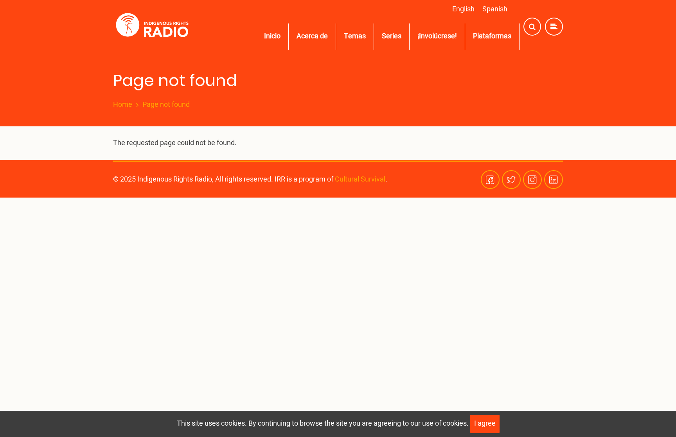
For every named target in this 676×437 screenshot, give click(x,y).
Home (122, 104)
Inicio (272, 36)
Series (391, 36)
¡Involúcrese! (437, 36)
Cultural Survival (360, 179)
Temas (355, 36)
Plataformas (492, 36)
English (463, 9)
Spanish (494, 9)
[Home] (154, 26)
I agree (485, 423)
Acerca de (312, 36)
